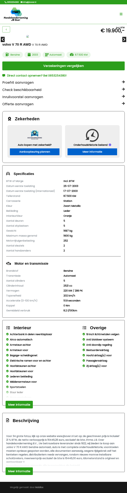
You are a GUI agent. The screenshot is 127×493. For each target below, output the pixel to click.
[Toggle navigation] (121, 14)
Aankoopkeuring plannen (34, 152)
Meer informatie (92, 152)
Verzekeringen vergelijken (63, 66)
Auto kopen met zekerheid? (35, 145)
